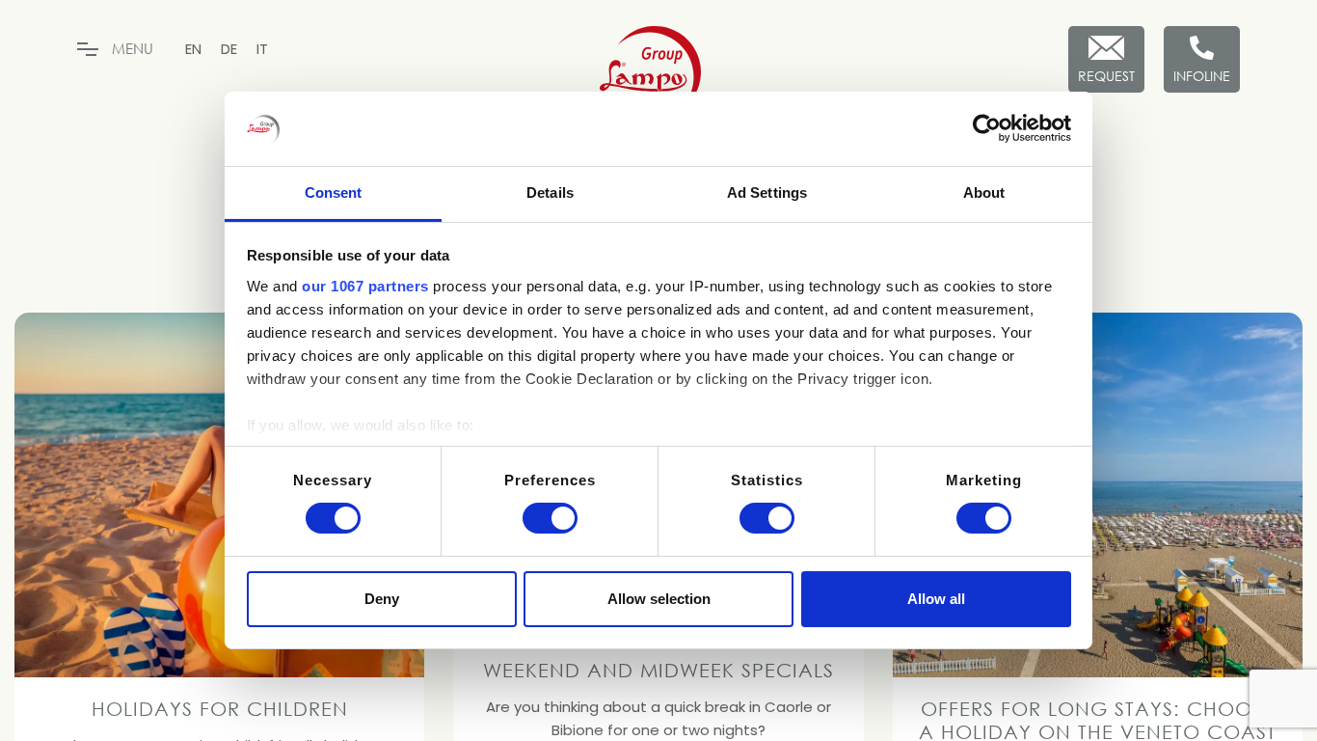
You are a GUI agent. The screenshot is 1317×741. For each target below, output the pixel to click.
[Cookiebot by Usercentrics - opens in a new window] (986, 128)
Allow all (936, 598)
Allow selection (659, 598)
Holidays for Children (220, 708)
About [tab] (984, 192)
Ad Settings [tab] (767, 192)
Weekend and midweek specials (658, 669)
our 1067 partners (365, 286)
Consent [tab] (334, 192)
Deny (381, 598)
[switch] (550, 518)
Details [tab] (550, 192)
